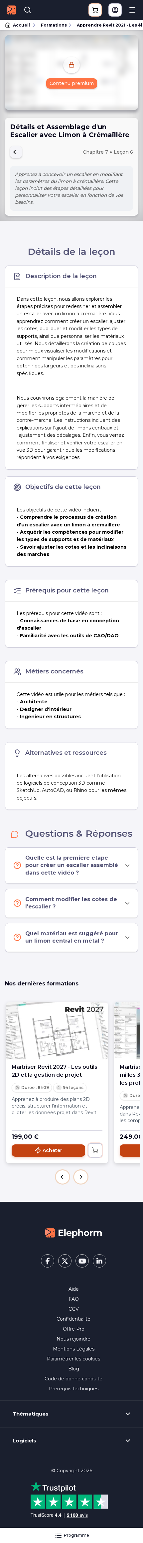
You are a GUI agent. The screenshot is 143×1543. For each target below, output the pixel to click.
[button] (62, 1177)
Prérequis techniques (73, 1389)
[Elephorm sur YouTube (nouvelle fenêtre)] (82, 1261)
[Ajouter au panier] (95, 1150)
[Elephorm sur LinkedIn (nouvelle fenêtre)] (99, 1261)
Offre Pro (73, 1329)
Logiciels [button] (24, 1441)
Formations (54, 25)
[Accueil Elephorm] (73, 1233)
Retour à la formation (16, 152)
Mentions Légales (73, 1349)
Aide (74, 1289)
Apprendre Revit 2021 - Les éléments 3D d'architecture (107, 25)
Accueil (21, 25)
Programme (76, 1535)
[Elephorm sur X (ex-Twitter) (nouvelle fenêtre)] (65, 1261)
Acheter (52, 1150)
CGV (74, 1309)
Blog (73, 1369)
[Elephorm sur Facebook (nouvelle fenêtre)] (47, 1261)
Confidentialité (73, 1319)
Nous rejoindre (73, 1339)
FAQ (74, 1299)
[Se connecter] (115, 10)
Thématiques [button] (31, 1414)
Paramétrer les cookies (73, 1359)
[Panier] (95, 10)
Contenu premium (72, 83)
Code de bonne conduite (73, 1379)
